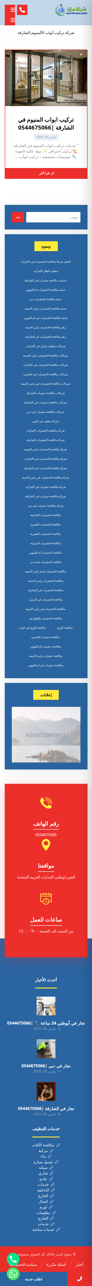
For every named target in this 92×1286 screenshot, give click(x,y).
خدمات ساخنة (43, 1229)
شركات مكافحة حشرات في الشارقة (45, 402)
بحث (18, 217)
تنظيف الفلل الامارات (45, 271)
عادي (43, 1178)
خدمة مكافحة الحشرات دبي (45, 299)
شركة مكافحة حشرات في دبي (45, 506)
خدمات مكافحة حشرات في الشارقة (46, 280)
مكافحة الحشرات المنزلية (45, 543)
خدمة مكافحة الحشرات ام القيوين (45, 290)
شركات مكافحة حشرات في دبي (45, 412)
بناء (43, 1156)
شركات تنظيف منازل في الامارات (45, 346)
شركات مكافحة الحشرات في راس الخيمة (45, 384)
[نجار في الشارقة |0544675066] (46, 1091)
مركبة (43, 1150)
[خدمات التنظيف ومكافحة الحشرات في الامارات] (71, 10)
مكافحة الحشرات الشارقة (45, 515)
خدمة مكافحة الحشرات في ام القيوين (45, 318)
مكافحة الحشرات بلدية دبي (45, 562)
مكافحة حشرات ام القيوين (45, 646)
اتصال (43, 1201)
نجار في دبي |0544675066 (46, 1065)
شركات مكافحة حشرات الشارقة (45, 393)
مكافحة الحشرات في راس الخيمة (45, 609)
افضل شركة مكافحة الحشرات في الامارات (46, 262)
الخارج (43, 1195)
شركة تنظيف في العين (45, 421)
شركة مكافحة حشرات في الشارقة (45, 496)
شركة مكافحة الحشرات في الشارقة (45, 468)
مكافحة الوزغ (65, 628)
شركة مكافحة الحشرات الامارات (45, 430)
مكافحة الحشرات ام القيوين (45, 553)
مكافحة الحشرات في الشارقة (45, 590)
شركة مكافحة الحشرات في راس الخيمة (45, 477)
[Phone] (13, 1259)
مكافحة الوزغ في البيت (32, 628)
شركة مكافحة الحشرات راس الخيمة (45, 449)
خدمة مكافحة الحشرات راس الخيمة (46, 308)
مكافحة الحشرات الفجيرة (45, 524)
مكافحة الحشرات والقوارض (45, 618)
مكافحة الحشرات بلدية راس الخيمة (45, 571)
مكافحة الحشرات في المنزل (46, 599)
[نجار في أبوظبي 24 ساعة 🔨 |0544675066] (46, 1006)
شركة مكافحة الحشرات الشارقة (45, 440)
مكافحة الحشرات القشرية (45, 534)
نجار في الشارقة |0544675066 (46, 1108)
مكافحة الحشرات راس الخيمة (45, 581)
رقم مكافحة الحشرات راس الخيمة (45, 327)
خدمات (43, 1184)
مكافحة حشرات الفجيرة (45, 637)
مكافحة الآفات (43, 1145)
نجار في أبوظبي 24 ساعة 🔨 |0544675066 (46, 1023)
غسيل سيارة (43, 1161)
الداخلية (43, 1190)
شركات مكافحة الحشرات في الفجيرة (45, 374)
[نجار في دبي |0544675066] (46, 1048)
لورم (43, 1206)
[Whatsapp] (13, 1273)
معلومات (43, 1212)
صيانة (43, 1167)
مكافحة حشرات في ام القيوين (45, 665)
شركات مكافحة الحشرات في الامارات (45, 365)
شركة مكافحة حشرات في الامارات (45, 487)
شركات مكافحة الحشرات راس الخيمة (45, 355)
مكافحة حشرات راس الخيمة (45, 656)
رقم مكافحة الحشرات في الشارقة (45, 337)
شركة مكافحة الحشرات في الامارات (45, 459)
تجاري (43, 1173)
